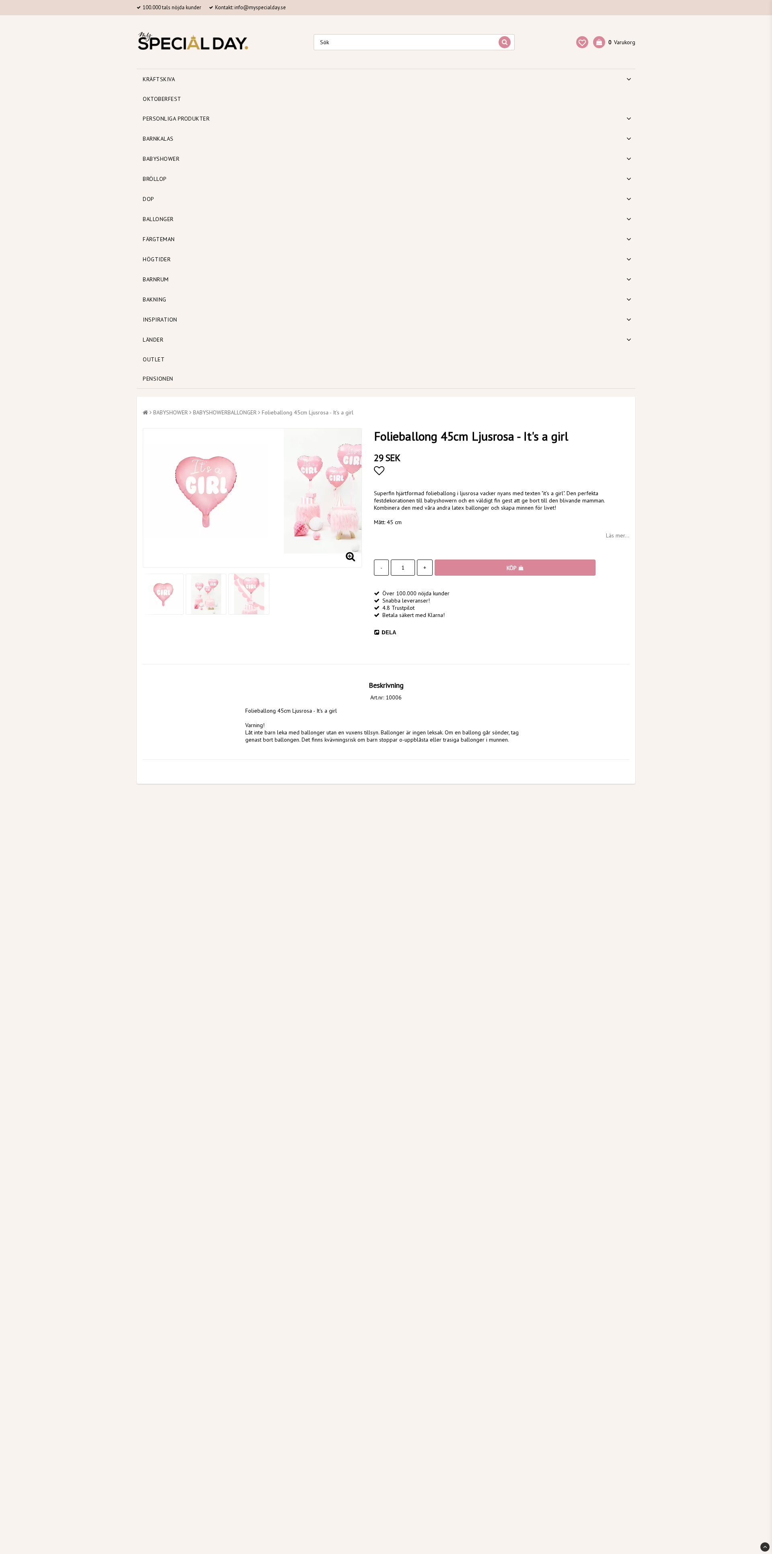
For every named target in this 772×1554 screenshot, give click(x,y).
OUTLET (153, 359)
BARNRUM (156, 279)
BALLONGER (158, 219)
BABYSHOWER (161, 158)
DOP (148, 199)
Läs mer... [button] (617, 535)
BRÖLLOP (155, 178)
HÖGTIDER (156, 259)
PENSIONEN (158, 378)
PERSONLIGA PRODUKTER (176, 118)
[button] (582, 42)
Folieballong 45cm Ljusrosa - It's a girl (307, 412)
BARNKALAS (158, 138)
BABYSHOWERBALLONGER (225, 412)
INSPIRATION (160, 319)
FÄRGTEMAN (159, 239)
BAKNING (154, 299)
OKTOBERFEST (162, 99)
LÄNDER (153, 339)
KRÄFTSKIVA (159, 79)
